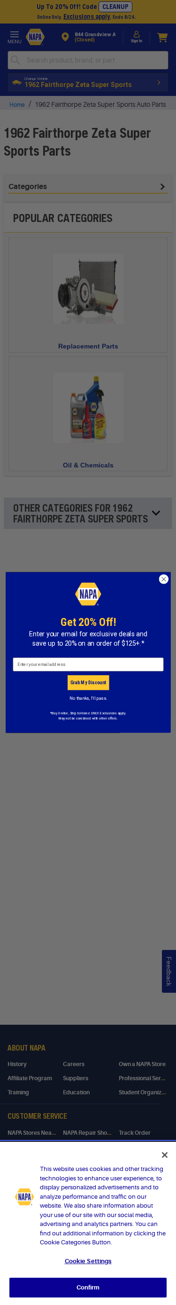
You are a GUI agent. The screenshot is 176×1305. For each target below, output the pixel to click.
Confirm (88, 1287)
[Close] (164, 1155)
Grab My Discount (88, 682)
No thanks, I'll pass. (88, 698)
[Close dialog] (163, 579)
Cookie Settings (88, 1261)
